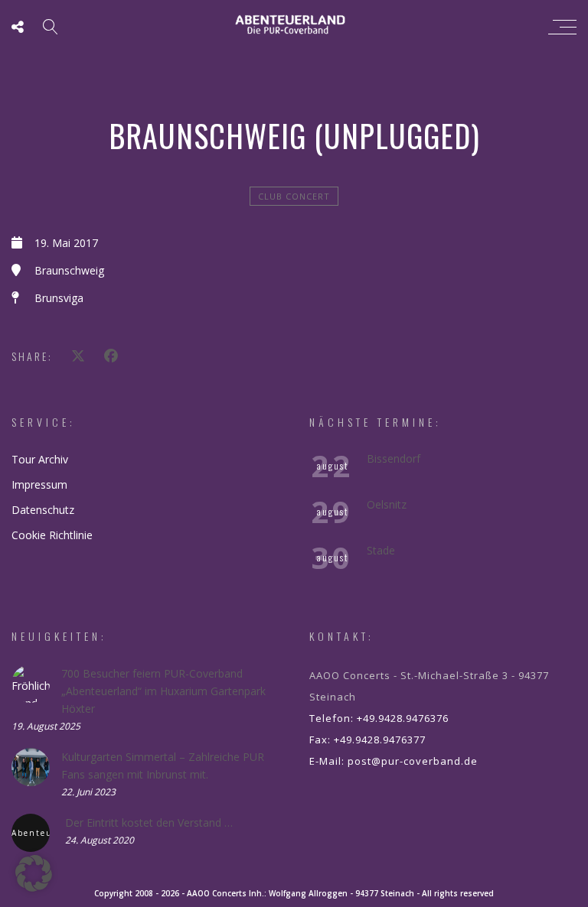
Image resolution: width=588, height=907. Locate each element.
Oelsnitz (387, 504)
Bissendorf (393, 458)
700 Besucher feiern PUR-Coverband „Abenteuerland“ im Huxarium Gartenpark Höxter (163, 691)
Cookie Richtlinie (52, 535)
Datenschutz (42, 509)
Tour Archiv (39, 459)
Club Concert (294, 196)
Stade (381, 550)
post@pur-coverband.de (413, 761)
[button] (33, 873)
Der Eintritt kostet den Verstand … (149, 822)
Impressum (39, 484)
